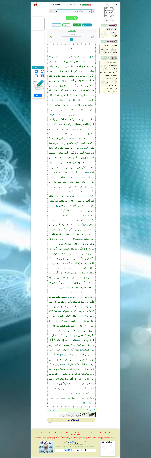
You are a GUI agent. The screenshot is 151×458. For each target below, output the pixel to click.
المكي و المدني (111, 82)
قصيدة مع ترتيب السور (109, 68)
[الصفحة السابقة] (92, 37)
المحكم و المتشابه (110, 88)
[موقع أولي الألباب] (38, 56)
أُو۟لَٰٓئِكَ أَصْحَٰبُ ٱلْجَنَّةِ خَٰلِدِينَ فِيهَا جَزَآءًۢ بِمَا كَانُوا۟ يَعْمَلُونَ (71, 167)
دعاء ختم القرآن (110, 62)
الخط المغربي (56, 25)
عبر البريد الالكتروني (109, 45)
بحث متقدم (52, 11)
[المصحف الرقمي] (38, 11)
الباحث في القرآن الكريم (76, 442)
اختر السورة (72, 30)
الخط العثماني (87, 25)
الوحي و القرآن (111, 85)
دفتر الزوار (38, 95)
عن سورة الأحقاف (111, 29)
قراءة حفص (77, 25)
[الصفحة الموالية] (51, 37)
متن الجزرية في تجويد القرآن (107, 72)
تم (71, 39)
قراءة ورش (66, 25)
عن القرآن (113, 32)
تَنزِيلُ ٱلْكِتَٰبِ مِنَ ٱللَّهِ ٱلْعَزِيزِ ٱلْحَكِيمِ (71, 57)
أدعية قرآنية (112, 65)
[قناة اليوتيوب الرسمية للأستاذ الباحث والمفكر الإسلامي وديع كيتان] (38, 39)
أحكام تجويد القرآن (110, 78)
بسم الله (71, 18)
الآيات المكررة (113, 36)
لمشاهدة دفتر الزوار (109, 52)
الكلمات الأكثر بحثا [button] (73, 420)
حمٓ (93, 57)
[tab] (72, 421)
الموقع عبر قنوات (38, 67)
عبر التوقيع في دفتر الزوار (108, 49)
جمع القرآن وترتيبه (110, 75)
